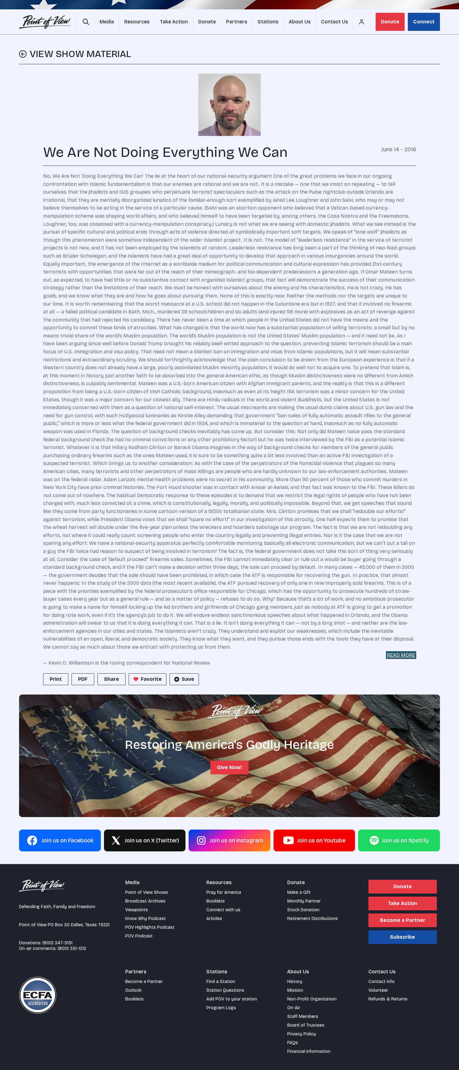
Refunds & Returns (387, 999)
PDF (83, 679)
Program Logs (221, 1007)
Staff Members (302, 1016)
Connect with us (223, 910)
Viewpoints (136, 910)
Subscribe (402, 937)
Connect (424, 22)
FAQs (292, 1042)
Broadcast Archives (145, 901)
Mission (295, 990)
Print (56, 679)
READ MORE (401, 655)
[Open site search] (86, 22)
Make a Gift (299, 892)
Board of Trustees (305, 1025)
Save (188, 679)
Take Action (402, 903)
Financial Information (308, 1051)
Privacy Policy (301, 1034)
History (294, 981)
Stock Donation (303, 910)
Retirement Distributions (312, 918)
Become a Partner (402, 920)
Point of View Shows (146, 892)
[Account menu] (361, 21)
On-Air (293, 1007)
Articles (214, 918)
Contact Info (381, 981)
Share (111, 679)
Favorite (151, 679)
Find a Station (220, 981)
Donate (390, 22)
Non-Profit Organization (312, 999)
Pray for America (223, 892)
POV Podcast (139, 936)
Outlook (133, 990)
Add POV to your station (231, 999)
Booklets (215, 901)
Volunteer (378, 990)
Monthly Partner (304, 901)
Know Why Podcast (145, 918)
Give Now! (229, 767)
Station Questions (225, 990)
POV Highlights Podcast (150, 927)
